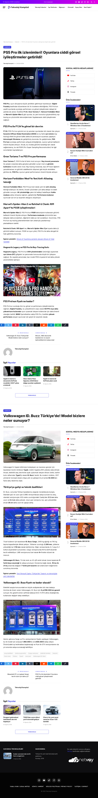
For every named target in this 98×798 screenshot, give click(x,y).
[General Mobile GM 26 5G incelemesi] (80, 167)
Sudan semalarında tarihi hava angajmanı (22, 755)
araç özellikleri (8, 653)
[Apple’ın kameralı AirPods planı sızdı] (52, 371)
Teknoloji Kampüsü (8, 63)
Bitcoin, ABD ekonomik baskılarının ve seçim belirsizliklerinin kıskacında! (44, 338)
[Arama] (92, 2)
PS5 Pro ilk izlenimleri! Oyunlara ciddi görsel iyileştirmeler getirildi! (46, 676)
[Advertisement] (49, 26)
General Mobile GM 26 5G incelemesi (79, 179)
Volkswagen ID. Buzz (39, 656)
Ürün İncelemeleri (48, 2)
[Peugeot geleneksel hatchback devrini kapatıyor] (12, 710)
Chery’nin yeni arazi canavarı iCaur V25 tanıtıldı (50, 719)
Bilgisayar (62, 7)
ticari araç (7, 656)
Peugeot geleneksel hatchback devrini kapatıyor (10, 719)
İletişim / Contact (81, 786)
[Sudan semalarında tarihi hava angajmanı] (7, 756)
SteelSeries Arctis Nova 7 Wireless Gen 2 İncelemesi (80, 124)
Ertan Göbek (73, 156)
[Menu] (4, 7)
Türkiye (15, 656)
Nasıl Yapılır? (87, 7)
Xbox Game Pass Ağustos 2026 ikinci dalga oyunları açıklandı (32, 381)
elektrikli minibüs (45, 653)
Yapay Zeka (78, 7)
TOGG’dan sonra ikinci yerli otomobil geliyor (31, 718)
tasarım (55, 653)
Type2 (21, 656)
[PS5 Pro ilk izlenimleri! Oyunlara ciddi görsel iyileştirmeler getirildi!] (32, 83)
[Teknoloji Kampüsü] (19, 7)
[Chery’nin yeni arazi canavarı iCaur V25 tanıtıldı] (52, 710)
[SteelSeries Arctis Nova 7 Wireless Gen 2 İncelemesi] (80, 113)
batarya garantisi (20, 653)
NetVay (69, 751)
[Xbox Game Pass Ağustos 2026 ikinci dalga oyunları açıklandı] (32, 371)
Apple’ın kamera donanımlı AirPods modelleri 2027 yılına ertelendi (11, 382)
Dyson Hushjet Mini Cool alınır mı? (81, 152)
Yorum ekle (32, 395)
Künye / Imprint (38, 786)
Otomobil (70, 7)
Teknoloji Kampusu (8, 42)
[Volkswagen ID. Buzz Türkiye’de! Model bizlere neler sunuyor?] (32, 447)
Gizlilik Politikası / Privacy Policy (59, 786)
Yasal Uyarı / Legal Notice (20, 786)
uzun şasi (28, 656)
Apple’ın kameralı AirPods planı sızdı (50, 380)
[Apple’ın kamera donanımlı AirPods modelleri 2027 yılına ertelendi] (12, 371)
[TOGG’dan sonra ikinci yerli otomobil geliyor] (32, 710)
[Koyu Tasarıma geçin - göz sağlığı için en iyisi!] (94, 2)
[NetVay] (81, 759)
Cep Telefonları (52, 7)
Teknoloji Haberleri (40, 7)
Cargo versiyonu (33, 653)
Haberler (17, 42)
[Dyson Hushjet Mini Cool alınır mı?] (80, 140)
